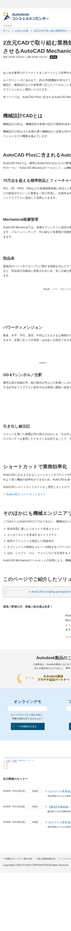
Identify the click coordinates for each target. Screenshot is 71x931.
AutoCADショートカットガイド (26, 494)
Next (15, 762)
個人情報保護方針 (47, 858)
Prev (8, 762)
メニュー (7, 25)
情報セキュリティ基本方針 (19, 858)
